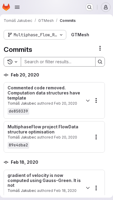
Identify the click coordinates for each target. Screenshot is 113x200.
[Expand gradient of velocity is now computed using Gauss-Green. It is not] (88, 188)
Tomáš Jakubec (22, 103)
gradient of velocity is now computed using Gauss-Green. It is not (44, 180)
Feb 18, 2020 (65, 190)
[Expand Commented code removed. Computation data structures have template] (88, 100)
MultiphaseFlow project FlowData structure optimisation (43, 129)
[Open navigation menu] (17, 7)
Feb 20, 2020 (65, 103)
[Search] (100, 62)
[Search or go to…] (89, 7)
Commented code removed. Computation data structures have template (44, 92)
